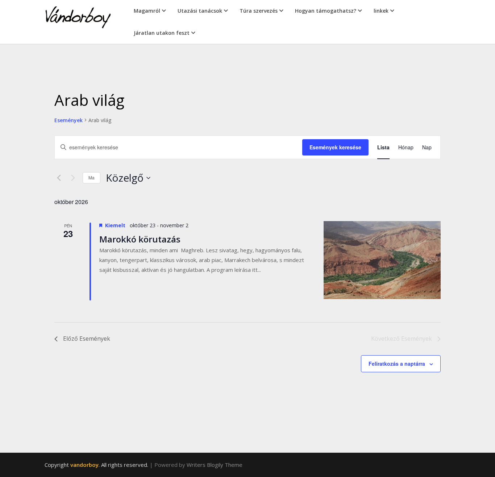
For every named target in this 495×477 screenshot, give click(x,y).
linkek (381, 10)
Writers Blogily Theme (214, 464)
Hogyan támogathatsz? (325, 10)
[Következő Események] (72, 178)
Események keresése (335, 147)
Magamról (147, 10)
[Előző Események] (58, 178)
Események (68, 120)
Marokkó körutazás (139, 239)
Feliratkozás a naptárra (397, 363)
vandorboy (84, 464)
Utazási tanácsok (200, 10)
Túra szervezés (259, 10)
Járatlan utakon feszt (162, 32)
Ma (91, 177)
